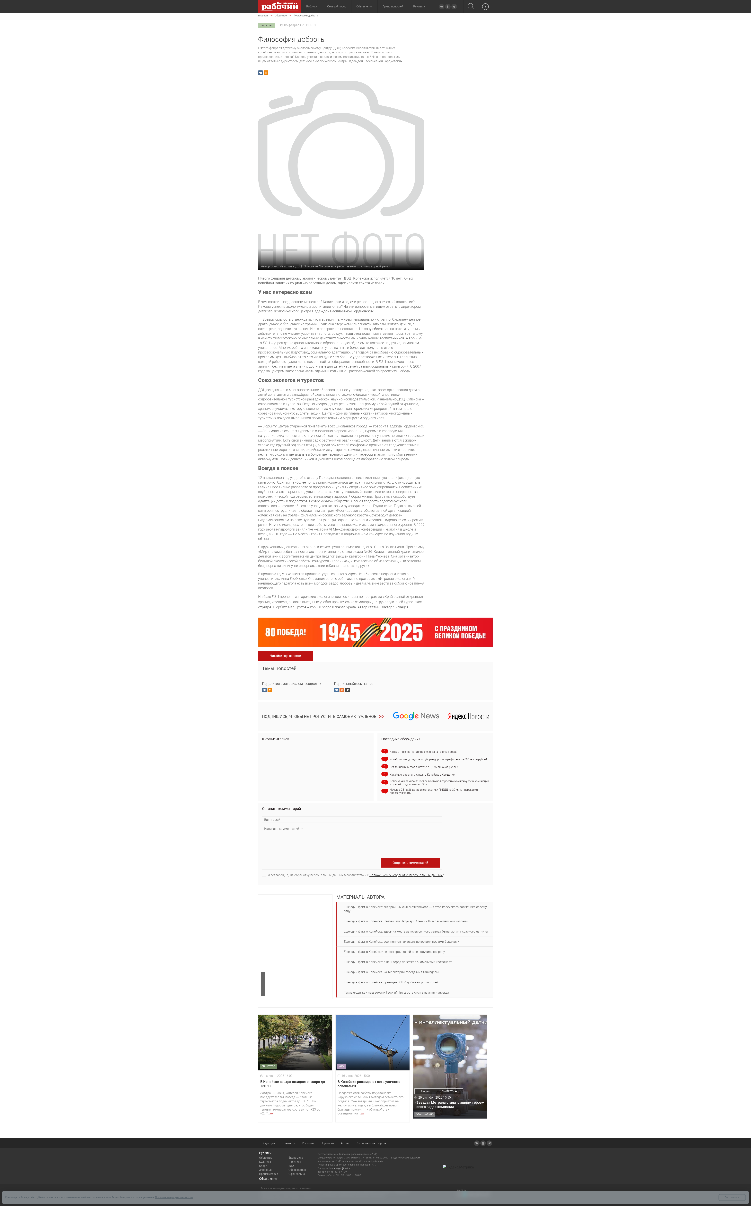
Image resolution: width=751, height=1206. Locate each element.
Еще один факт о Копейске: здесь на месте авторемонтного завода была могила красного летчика (416, 931)
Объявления (364, 6)
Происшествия (268, 1173)
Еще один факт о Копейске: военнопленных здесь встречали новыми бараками (401, 941)
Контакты (288, 1143)
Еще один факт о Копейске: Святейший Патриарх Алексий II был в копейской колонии (406, 921)
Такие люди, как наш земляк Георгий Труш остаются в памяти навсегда (396, 992)
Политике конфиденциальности (174, 1197)
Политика (294, 1161)
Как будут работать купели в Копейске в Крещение (422, 774)
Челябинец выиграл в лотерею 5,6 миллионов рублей (424, 767)
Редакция (268, 1143)
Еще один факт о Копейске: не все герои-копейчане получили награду (394, 952)
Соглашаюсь (732, 1197)
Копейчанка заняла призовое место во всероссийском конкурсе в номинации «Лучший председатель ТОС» (439, 783)
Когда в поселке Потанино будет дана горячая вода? (423, 751)
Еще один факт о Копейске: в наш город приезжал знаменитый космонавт (398, 962)
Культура (265, 1161)
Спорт (263, 1165)
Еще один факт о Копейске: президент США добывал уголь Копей (391, 982)
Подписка (327, 1143)
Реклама (419, 6)
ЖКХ (291, 1165)
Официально (296, 1173)
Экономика (295, 1157)
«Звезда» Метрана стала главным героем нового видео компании (449, 1104)
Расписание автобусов (371, 1143)
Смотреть (448, 1091)
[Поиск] (471, 6)
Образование (297, 1169)
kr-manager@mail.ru (340, 1168)
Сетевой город (336, 6)
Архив (345, 1143)
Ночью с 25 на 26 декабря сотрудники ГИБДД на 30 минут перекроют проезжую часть (434, 791)
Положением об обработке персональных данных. (406, 875)
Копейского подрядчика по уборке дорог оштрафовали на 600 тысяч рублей (438, 759)
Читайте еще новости (285, 656)
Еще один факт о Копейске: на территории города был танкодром (391, 972)
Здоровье (265, 1169)
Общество (265, 1157)
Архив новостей (393, 6)
